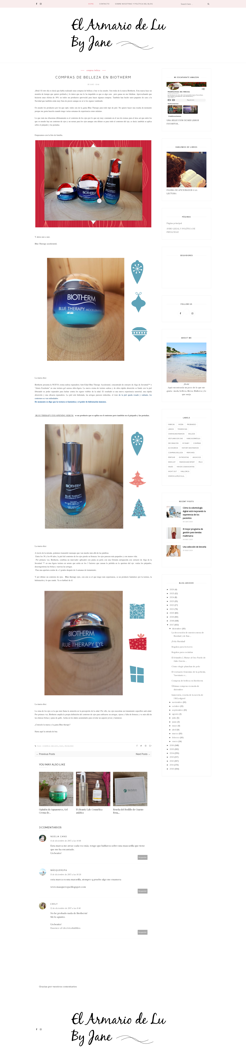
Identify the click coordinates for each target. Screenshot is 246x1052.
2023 (172, 601)
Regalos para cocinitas (182, 652)
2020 (172, 613)
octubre (176, 706)
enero (175, 741)
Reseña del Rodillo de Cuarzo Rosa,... (128, 811)
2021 (172, 609)
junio (174, 722)
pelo (200, 462)
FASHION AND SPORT (187, 462)
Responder (143, 857)
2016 (172, 745)
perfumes (190, 452)
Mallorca (185, 471)
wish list (172, 462)
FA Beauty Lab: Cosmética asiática (89, 811)
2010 (172, 769)
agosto (175, 714)
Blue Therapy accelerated (46, 243)
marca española (193, 438)
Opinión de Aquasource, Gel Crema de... (53, 811)
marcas (171, 424)
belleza (191, 434)
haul (61, 746)
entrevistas (184, 457)
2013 (172, 757)
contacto (104, 4)
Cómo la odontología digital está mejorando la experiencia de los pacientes (194, 512)
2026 (172, 589)
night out (172, 471)
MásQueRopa (58, 870)
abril (174, 729)
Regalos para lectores (182, 647)
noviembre (177, 702)
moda (180, 424)
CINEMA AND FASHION (176, 434)
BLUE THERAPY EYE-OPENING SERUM (54, 415)
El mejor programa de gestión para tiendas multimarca (193, 532)
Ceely (54, 904)
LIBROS (171, 429)
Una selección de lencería (194, 546)
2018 (172, 620)
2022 (172, 605)
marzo (175, 733)
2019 (172, 617)
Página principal (174, 223)
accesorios (173, 448)
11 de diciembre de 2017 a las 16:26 (65, 874)
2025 (172, 593)
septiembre (177, 710)
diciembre (177, 628)
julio (174, 718)
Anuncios (197, 457)
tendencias (182, 429)
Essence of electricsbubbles (65, 928)
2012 (172, 761)
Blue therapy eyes (72, 576)
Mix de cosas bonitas (185, 467)
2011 (172, 765)
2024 (172, 597)
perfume (171, 457)
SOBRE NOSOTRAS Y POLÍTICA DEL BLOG (134, 4)
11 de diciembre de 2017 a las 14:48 (65, 840)
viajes (170, 467)
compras (197, 443)
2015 (172, 749)
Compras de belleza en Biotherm (187, 680)
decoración (173, 443)
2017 (172, 624)
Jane (92, 84)
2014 (172, 753)
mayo (174, 725)
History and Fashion (190, 448)
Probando (69, 746)
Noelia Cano (58, 836)
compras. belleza (93, 70)
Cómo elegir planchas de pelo (186, 666)
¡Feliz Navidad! (178, 641)
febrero (176, 737)
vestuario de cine (175, 438)
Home (91, 4)
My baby (185, 443)
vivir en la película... (176, 476)
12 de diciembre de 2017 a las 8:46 (65, 908)
